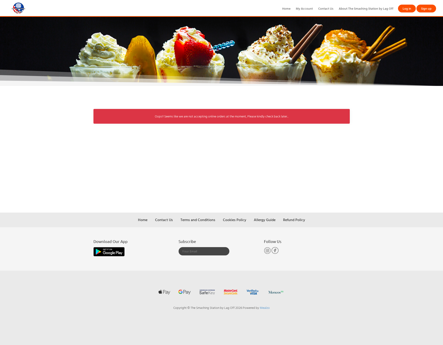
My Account (304, 8)
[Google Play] (109, 251)
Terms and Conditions (197, 219)
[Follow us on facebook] (275, 252)
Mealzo (265, 307)
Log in (407, 8)
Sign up (426, 8)
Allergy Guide (264, 219)
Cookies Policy (234, 219)
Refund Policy (294, 219)
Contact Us (325, 8)
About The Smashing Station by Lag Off (366, 8)
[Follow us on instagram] (268, 252)
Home (286, 8)
